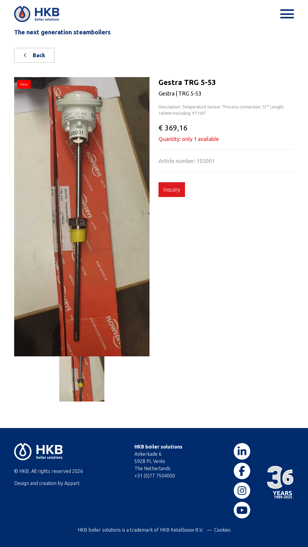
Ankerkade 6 (148, 454)
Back (38, 55)
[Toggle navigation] (286, 14)
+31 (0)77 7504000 (154, 475)
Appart (72, 483)
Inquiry (171, 189)
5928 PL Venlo (149, 461)
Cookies (222, 530)
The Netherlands (152, 468)
